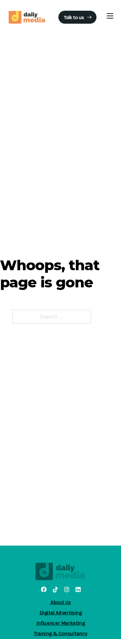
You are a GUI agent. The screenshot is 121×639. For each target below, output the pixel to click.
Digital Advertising (60, 612)
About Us (60, 602)
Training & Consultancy (60, 633)
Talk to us (74, 17)
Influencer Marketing (60, 623)
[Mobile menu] (110, 15)
